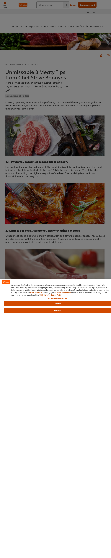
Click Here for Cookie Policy (50, 295)
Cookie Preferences (63, 292)
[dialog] (55, 418)
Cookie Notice (36, 292)
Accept (58, 303)
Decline (57, 310)
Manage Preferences (57, 298)
